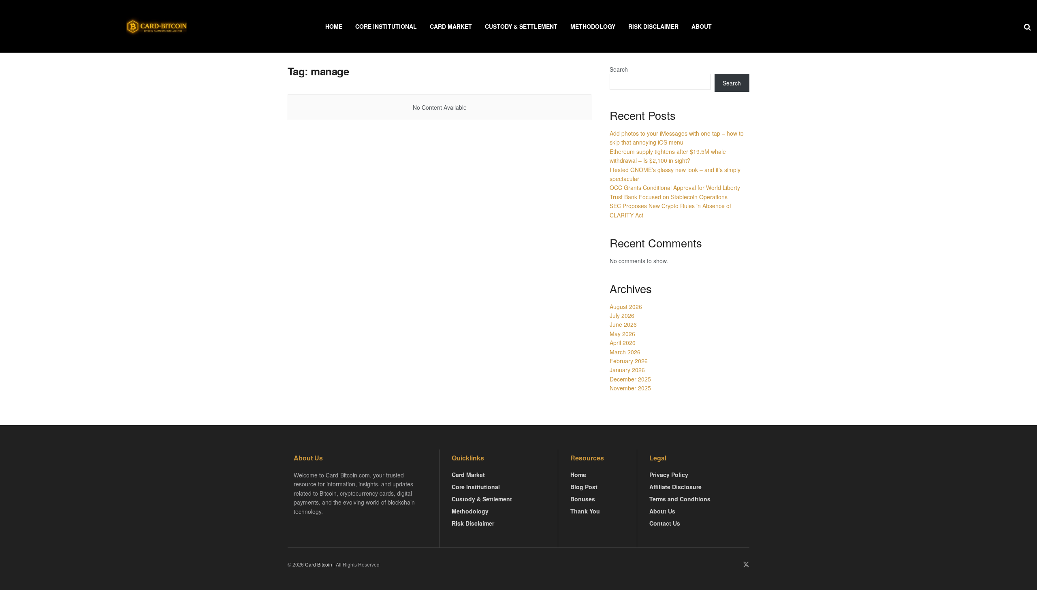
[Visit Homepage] (156, 26)
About (701, 26)
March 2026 (625, 352)
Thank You (585, 511)
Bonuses (582, 499)
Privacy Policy (668, 475)
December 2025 (630, 379)
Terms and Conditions (680, 499)
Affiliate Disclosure (675, 487)
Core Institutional (386, 26)
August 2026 (626, 306)
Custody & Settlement (521, 26)
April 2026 (623, 343)
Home (333, 26)
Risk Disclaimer (653, 26)
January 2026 (627, 370)
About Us (662, 511)
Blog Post (583, 487)
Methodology (592, 26)
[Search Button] (1027, 26)
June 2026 (623, 324)
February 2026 (629, 361)
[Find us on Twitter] (746, 564)
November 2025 (630, 388)
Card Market (451, 26)
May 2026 (622, 334)
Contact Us (664, 523)
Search (619, 69)
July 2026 (622, 315)
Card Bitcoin (318, 564)
